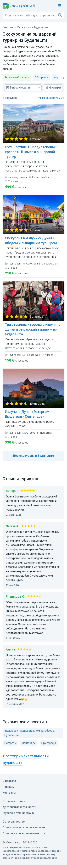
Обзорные (41, 77)
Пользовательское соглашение (24, 827)
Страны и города (14, 801)
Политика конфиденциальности (24, 833)
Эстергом (10, 743)
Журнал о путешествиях (18, 813)
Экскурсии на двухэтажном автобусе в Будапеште (29, 733)
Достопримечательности (19, 807)
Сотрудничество (14, 821)
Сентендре (29, 743)
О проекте (9, 780)
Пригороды (48, 743)
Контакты (9, 792)
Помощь (8, 786)
